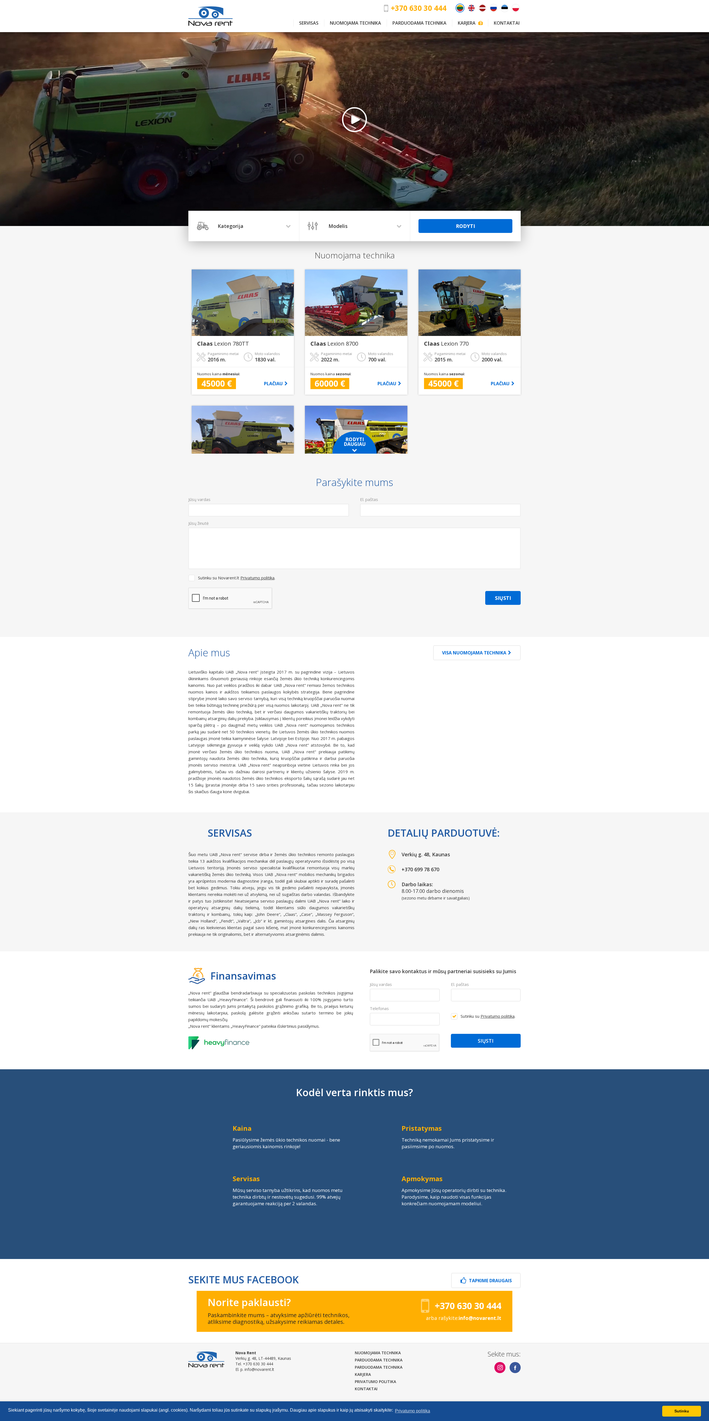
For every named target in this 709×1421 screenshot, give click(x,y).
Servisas (308, 23)
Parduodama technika (419, 23)
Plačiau (273, 383)
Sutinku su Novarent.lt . (236, 577)
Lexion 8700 (334, 343)
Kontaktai (507, 23)
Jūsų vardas (381, 984)
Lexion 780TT (223, 343)
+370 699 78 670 (420, 869)
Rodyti (465, 226)
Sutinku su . (488, 1016)
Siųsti (503, 598)
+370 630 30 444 (418, 8)
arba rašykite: (463, 1318)
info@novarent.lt (259, 1369)
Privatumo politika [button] (412, 1411)
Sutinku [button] (681, 1411)
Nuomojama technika (355, 23)
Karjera (469, 23)
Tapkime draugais (490, 1281)
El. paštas (460, 984)
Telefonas (379, 1008)
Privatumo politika (257, 577)
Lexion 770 (446, 343)
